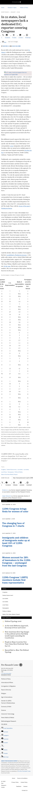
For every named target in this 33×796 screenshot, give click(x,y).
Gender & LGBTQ (6, 701)
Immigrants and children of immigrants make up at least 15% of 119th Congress (16, 541)
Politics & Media (18, 472)
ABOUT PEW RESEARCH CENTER (9, 761)
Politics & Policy (6, 679)
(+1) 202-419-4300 (6, 673)
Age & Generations (6, 697)
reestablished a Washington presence (17, 255)
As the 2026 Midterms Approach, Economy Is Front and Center (17, 627)
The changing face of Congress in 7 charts (13, 524)
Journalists (20, 469)
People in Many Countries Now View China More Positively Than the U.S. (16, 644)
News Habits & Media (7, 717)
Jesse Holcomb (16, 46)
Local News (4, 472)
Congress (3, 469)
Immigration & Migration (8, 686)
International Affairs (7, 682)
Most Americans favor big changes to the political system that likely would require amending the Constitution (17, 635)
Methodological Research (8, 721)
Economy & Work (6, 706)
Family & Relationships (8, 703)
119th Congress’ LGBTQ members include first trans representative (15, 580)
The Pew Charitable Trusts (24, 771)
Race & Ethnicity (6, 690)
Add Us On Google (13, 41)
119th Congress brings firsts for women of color (15, 510)
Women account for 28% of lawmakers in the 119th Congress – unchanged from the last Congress (16, 561)
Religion (3, 693)
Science (3, 710)
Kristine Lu (6, 46)
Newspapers (11, 472)
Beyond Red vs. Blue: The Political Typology (17, 651)
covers (11, 146)
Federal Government (12, 469)
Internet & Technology (7, 714)
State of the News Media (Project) (9, 474)
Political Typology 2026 (13, 621)
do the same (7, 266)
